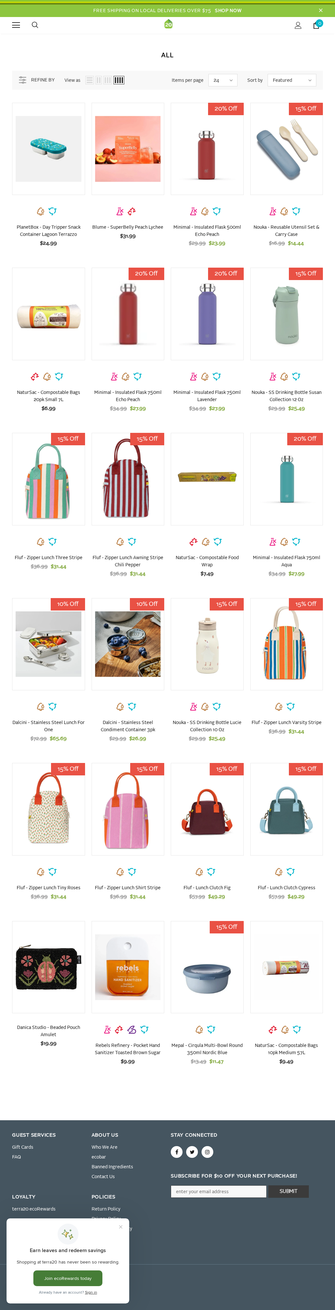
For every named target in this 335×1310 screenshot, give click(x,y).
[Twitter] (192, 1152)
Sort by (255, 80)
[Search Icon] (41, 25)
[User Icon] (298, 25)
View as (72, 80)
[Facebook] (177, 1152)
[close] (320, 11)
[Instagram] (207, 1152)
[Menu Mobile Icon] (16, 25)
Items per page (187, 80)
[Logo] (168, 25)
